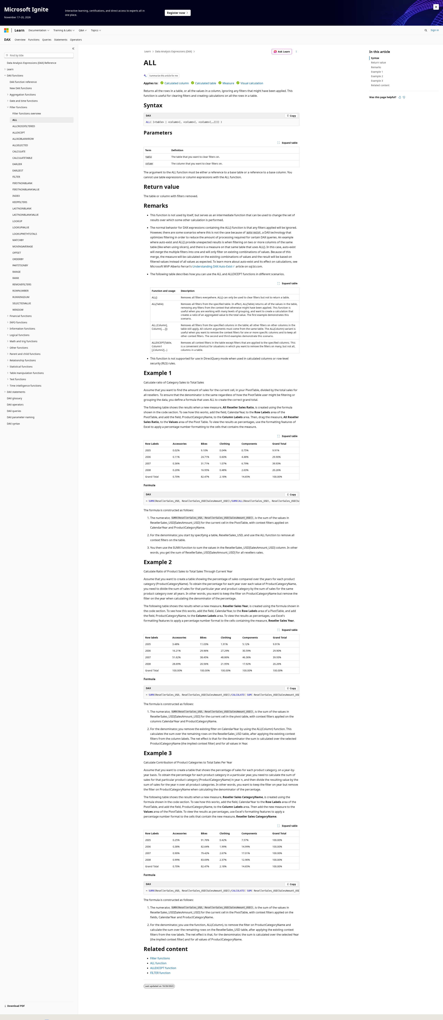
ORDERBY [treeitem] (18, 259)
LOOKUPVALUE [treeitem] (20, 227)
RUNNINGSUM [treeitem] (20, 297)
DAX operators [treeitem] (15, 404)
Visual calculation (252, 83)
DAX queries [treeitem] (14, 411)
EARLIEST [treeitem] (17, 170)
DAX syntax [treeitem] (13, 423)
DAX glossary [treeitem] (14, 398)
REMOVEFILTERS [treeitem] (21, 284)
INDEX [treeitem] (16, 195)
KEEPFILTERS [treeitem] (19, 202)
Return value (378, 62)
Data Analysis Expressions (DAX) (173, 51)
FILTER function (160, 973)
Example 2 (377, 76)
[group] (221, 501)
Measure (228, 83)
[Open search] (425, 30)
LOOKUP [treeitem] (17, 221)
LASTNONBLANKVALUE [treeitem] (25, 214)
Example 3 (377, 80)
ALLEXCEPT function (163, 968)
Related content (380, 85)
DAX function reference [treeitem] (23, 82)
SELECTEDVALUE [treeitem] (21, 303)
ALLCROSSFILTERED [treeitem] (23, 126)
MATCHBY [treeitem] (18, 240)
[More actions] (296, 51)
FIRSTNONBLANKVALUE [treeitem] (25, 189)
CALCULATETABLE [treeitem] (22, 157)
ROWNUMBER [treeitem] (20, 290)
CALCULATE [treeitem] (18, 151)
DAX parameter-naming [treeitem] (20, 417)
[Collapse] (73, 48)
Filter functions (160, 958)
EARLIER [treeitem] (17, 164)
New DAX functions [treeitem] (21, 88)
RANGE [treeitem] (16, 271)
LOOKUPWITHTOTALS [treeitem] (24, 233)
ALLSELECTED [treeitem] (20, 145)
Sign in (435, 30)
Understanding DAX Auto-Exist (212, 266)
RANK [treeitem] (15, 278)
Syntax (375, 58)
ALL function (158, 963)
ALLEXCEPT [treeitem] (18, 132)
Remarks (376, 67)
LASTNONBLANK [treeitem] (21, 208)
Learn (147, 51)
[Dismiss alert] (436, 7)
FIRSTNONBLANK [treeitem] (22, 183)
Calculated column (177, 83)
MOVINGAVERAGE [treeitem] (22, 246)
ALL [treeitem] (14, 120)
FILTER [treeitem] (16, 176)
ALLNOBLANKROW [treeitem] (23, 138)
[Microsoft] (6, 30)
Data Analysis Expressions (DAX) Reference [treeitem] (31, 62)
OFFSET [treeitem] (16, 252)
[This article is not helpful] (404, 97)
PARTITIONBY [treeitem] (20, 265)
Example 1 (377, 71)
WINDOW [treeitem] (17, 309)
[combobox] (39, 55)
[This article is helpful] (400, 97)
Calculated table (205, 83)
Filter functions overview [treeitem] (26, 113)
